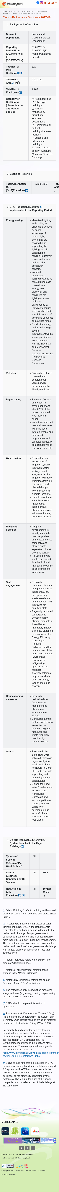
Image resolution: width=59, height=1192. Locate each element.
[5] (4, 980)
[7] (4, 1003)
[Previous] (21, 1148)
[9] (4, 1063)
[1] (18, 73)
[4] (20, 92)
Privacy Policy (21, 1154)
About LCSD (15, 11)
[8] (4, 1013)
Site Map (30, 1154)
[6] (4, 990)
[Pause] (27, 1148)
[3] (12, 83)
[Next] (33, 1148)
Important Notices (8, 1154)
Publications (28, 11)
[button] (45, 3)
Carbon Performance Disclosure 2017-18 (27, 13)
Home (5, 11)
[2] (4, 923)
